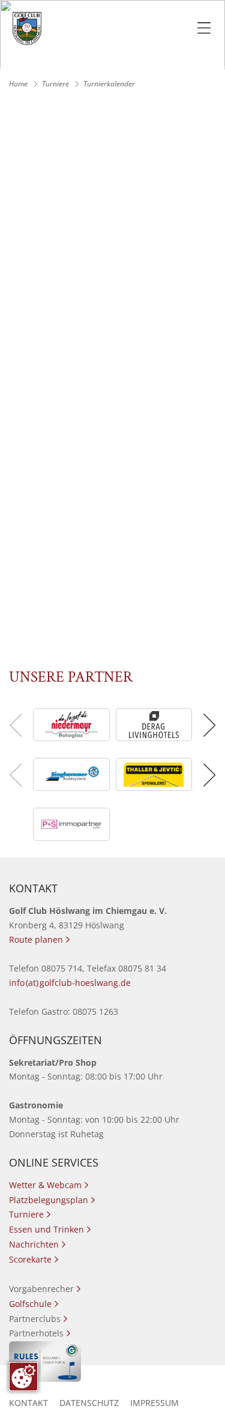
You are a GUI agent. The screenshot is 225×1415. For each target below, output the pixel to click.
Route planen (39, 939)
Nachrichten (37, 1244)
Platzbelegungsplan (52, 1200)
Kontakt (28, 1402)
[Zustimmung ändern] (23, 1376)
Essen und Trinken (50, 1229)
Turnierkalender (109, 84)
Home (18, 84)
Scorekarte (33, 1259)
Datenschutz (89, 1402)
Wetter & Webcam (48, 1185)
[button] (208, 725)
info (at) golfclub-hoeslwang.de (70, 982)
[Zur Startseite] (27, 28)
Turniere (55, 84)
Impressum (154, 1402)
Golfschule (33, 1303)
